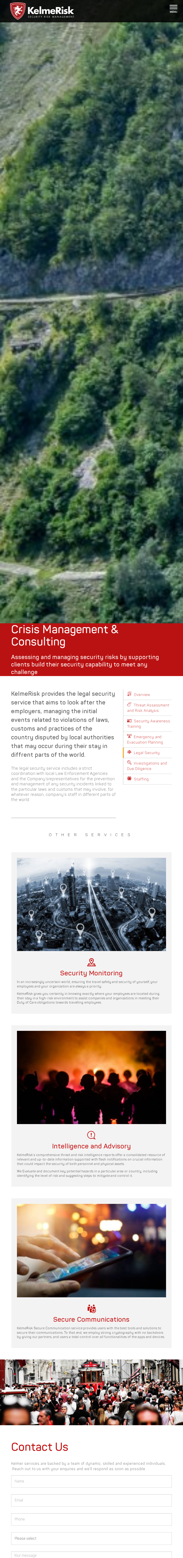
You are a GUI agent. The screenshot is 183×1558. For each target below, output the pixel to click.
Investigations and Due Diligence (147, 766)
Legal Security (146, 753)
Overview (141, 695)
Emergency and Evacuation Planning (145, 739)
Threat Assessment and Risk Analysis (148, 708)
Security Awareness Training (148, 724)
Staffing (141, 779)
